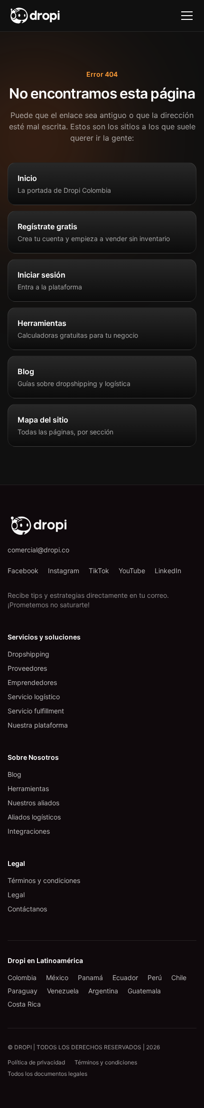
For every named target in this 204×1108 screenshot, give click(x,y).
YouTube (132, 571)
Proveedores (27, 668)
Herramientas (28, 788)
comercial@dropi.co (38, 550)
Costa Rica (24, 1004)
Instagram (63, 571)
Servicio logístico (34, 697)
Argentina (103, 991)
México (57, 977)
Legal (16, 895)
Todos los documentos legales (47, 1073)
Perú (155, 977)
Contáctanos (27, 909)
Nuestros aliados (33, 803)
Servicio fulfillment (36, 711)
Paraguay (22, 991)
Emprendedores (32, 682)
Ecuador (125, 977)
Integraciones (29, 831)
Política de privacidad (36, 1062)
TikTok (99, 571)
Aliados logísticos (34, 817)
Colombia (22, 977)
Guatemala (144, 991)
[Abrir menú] (186, 16)
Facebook (23, 571)
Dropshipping (28, 654)
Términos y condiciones (44, 880)
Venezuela (63, 991)
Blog (14, 774)
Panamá (90, 977)
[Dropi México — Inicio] (35, 16)
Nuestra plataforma (38, 725)
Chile (178, 977)
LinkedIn (168, 571)
